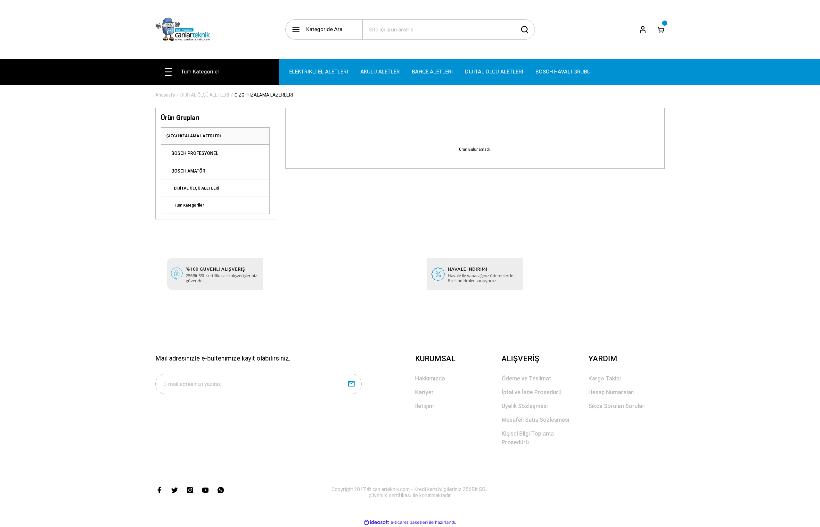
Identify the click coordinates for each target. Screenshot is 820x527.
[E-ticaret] (409, 522)
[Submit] (351, 384)
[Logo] (185, 29)
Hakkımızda (430, 378)
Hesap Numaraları (611, 392)
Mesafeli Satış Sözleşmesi (535, 419)
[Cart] (661, 29)
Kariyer (424, 392)
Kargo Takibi (604, 378)
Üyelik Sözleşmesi (525, 406)
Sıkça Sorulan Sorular (616, 406)
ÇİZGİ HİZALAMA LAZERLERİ (263, 95)
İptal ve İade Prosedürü (532, 392)
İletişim (424, 406)
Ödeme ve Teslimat (526, 378)
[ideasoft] (376, 522)
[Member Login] (643, 29)
